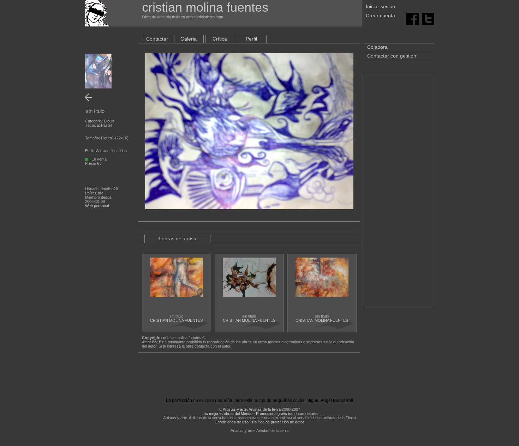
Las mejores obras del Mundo (227, 413)
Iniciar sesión (380, 6)
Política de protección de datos (278, 422)
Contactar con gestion (391, 56)
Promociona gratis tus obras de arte (286, 413)
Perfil (251, 39)
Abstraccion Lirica (111, 151)
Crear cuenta (380, 15)
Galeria (188, 39)
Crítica (220, 39)
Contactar (157, 39)
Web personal (97, 206)
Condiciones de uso (232, 422)
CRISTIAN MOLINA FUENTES (176, 320)
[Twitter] (428, 18)
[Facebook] (412, 18)
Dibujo (109, 121)
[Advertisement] (399, 194)
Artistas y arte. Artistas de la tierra (252, 409)
